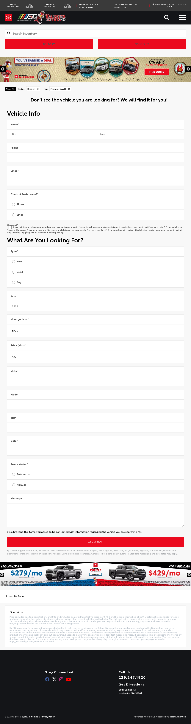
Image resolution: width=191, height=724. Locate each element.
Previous (3, 69)
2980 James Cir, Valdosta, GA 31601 (170, 5)
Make (14, 371)
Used (20, 272)
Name (15, 124)
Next (188, 69)
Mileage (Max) (20, 319)
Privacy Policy (55, 232)
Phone (14, 147)
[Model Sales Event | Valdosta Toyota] (95, 574)
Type (14, 251)
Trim (13, 417)
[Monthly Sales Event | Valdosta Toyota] (95, 69)
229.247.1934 (13, 5)
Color (14, 441)
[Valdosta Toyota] (41, 17)
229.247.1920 (50, 5)
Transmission (19, 464)
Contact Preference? (24, 194)
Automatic (23, 474)
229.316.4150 (88, 4)
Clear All (10, 88)
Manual (21, 484)
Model (15, 394)
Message (16, 498)
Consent (12, 225)
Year (14, 296)
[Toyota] (8, 17)
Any (19, 282)
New (19, 261)
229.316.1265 (125, 4)
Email (15, 170)
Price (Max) (18, 345)
